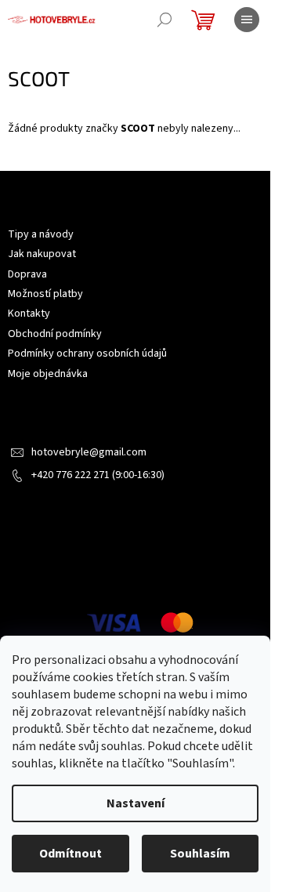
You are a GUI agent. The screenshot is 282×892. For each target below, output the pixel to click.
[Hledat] (164, 19)
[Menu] (246, 19)
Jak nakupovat (42, 254)
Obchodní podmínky (55, 334)
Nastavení (135, 803)
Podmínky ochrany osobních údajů (87, 353)
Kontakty (29, 313)
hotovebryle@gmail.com (88, 452)
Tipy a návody (41, 234)
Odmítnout (70, 853)
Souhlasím (200, 853)
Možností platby (45, 294)
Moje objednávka (48, 374)
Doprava (27, 274)
